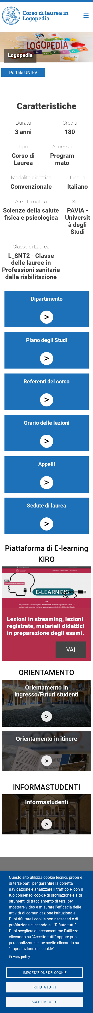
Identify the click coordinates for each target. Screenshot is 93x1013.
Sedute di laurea (46, 506)
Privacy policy (19, 957)
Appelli (46, 464)
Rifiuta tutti (44, 987)
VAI (70, 649)
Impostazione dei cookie (44, 972)
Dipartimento (46, 299)
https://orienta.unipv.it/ (46, 760)
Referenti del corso (46, 381)
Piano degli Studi (46, 340)
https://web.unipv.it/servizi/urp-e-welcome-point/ (46, 824)
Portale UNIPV (23, 72)
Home (86, 15)
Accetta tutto (44, 1002)
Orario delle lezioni (46, 423)
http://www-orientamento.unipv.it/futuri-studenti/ (46, 716)
